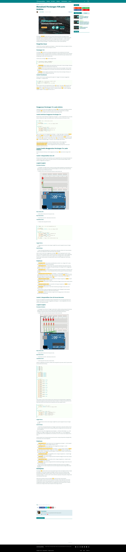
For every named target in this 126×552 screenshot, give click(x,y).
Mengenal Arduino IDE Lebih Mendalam (84, 28)
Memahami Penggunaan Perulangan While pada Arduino (84, 17)
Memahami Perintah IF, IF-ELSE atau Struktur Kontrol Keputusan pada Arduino (84, 23)
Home (81, 550)
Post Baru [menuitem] (53, 1)
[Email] (53, 507)
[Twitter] (70, 12)
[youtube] (47, 514)
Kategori (85, 13)
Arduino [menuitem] (58, 1)
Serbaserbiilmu (44, 550)
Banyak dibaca (77, 13)
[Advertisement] (54, 98)
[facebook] (41, 514)
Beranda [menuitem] (48, 1)
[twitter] (45, 514)
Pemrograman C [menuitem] (64, 1)
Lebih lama (70, 542)
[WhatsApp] (48, 507)
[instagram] (46, 514)
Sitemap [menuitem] (70, 1)
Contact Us (88, 550)
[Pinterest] (51, 507)
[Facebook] (69, 12)
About (84, 550)
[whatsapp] (42, 514)
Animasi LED (42, 4)
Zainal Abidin (43, 511)
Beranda (37, 4)
